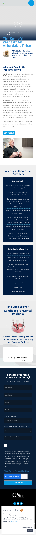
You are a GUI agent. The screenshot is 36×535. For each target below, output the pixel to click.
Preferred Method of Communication (16, 426)
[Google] (21, 503)
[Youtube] (18, 503)
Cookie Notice (14, 521)
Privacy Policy (8, 471)
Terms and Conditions (22, 471)
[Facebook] (14, 503)
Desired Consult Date (11, 416)
